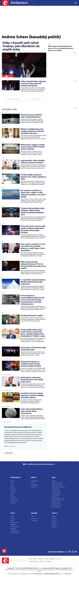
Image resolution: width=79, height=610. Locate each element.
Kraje (53, 477)
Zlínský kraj (55, 497)
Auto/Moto (34, 518)
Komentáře (34, 485)
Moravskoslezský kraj (58, 487)
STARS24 (54, 513)
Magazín (13, 497)
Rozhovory (34, 481)
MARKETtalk (14, 499)
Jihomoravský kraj (57, 485)
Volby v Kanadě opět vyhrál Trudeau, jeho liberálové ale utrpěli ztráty (21, 46)
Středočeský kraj (57, 483)
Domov (13, 481)
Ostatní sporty (15, 532)
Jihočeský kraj (56, 491)
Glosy (33, 483)
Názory (33, 477)
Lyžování (13, 528)
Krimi (12, 495)
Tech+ (32, 516)
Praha (53, 481)
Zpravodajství (16, 477)
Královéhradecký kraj (58, 499)
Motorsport (14, 522)
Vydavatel (52, 559)
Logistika (13, 491)
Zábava (54, 524)
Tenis (12, 520)
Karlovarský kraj (57, 505)
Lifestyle (54, 520)
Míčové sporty (15, 526)
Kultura (13, 489)
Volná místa (47, 561)
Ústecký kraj (55, 489)
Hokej (12, 516)
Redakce (40, 559)
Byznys (13, 487)
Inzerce (58, 559)
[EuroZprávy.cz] (16, 3)
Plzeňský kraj (56, 495)
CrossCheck (14, 501)
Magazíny (34, 513)
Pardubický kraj (56, 501)
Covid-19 (13, 503)
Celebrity (54, 518)
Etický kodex (32, 559)
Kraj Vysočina (56, 507)
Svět (12, 483)
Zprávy (54, 516)
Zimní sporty (14, 530)
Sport (12, 485)
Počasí (12, 493)
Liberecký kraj (56, 503)
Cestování (34, 520)
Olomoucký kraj (56, 493)
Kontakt (46, 559)
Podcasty (34, 487)
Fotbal (13, 518)
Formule (13, 524)
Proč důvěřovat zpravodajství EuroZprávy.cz (40, 464)
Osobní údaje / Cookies (36, 561)
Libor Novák (11, 446)
